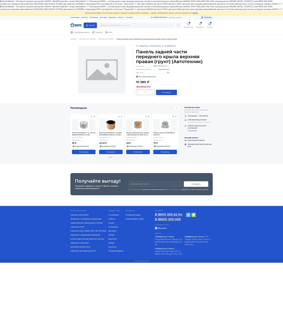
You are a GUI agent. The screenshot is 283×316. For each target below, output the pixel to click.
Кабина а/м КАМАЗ (106, 39)
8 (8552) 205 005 (168, 219)
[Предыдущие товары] (172, 108)
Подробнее (192, 131)
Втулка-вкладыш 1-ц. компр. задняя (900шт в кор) (84, 134)
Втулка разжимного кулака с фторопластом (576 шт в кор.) (137, 135)
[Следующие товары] (176, 108)
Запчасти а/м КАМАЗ (87, 39)
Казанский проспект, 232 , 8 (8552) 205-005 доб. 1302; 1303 (168, 251)
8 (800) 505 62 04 (168, 214)
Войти (195, 13)
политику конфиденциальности (154, 189)
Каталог (73, 39)
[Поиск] (178, 25)
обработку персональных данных (194, 189)
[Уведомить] (92, 116)
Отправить (196, 184)
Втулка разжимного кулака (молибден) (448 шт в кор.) (110, 134)
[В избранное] (94, 116)
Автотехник (164, 69)
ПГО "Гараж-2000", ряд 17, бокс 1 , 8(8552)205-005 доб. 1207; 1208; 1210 (197, 241)
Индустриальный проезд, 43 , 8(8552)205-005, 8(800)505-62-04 (169, 241)
